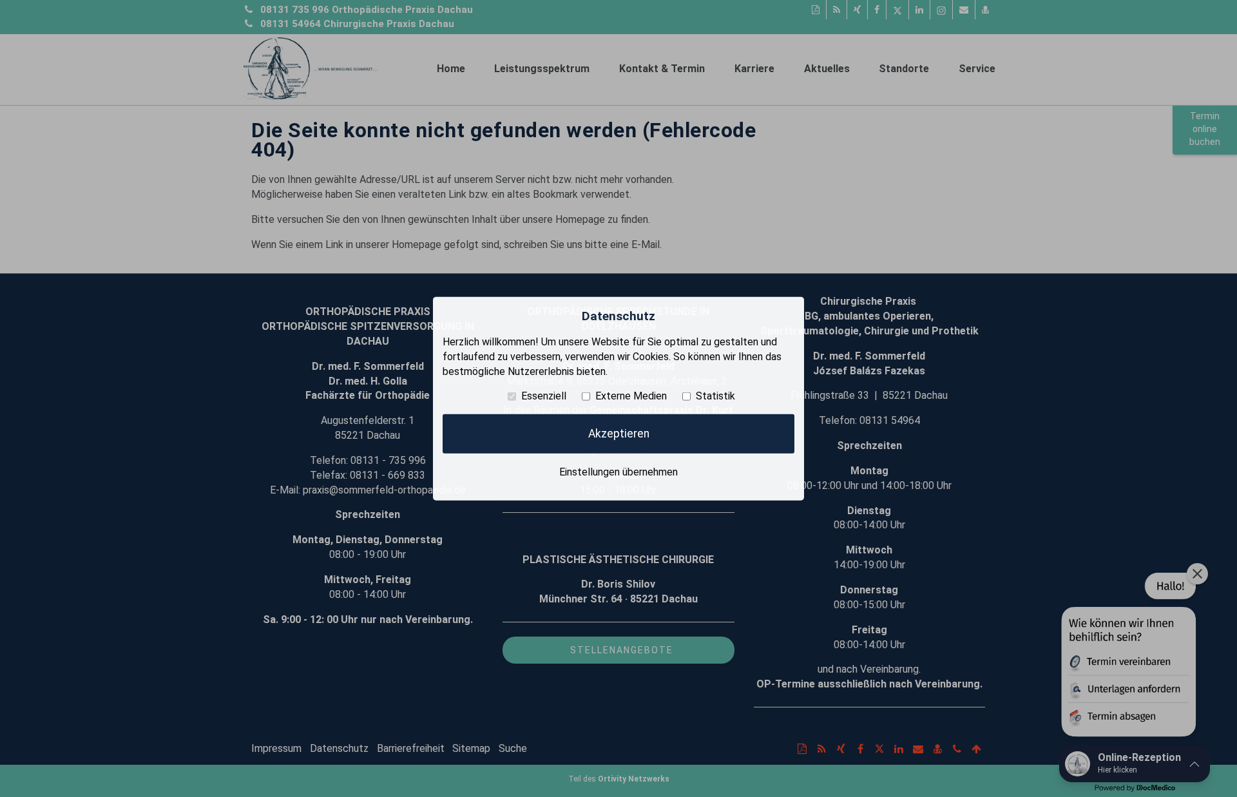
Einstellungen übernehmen (618, 471)
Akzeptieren (618, 433)
